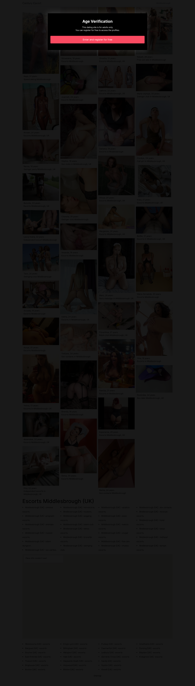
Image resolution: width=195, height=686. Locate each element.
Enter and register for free (97, 39)
